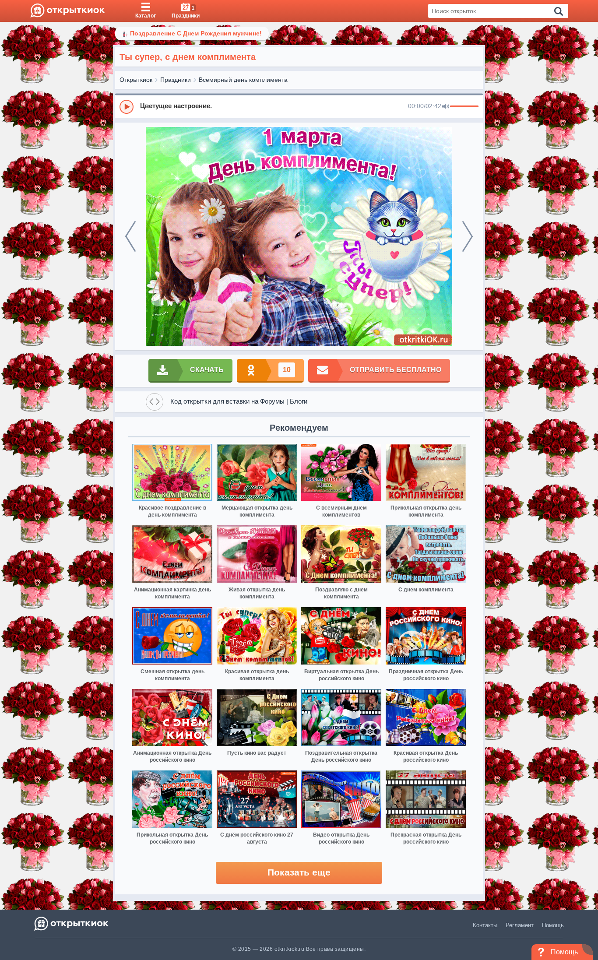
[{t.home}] (72, 923)
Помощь (553, 925)
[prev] (130, 236)
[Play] (127, 107)
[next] (467, 236)
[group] (299, 106)
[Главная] (68, 11)
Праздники (175, 79)
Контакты (485, 925)
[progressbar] (464, 107)
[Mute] (445, 106)
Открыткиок (136, 79)
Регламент (520, 925)
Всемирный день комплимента (243, 79)
